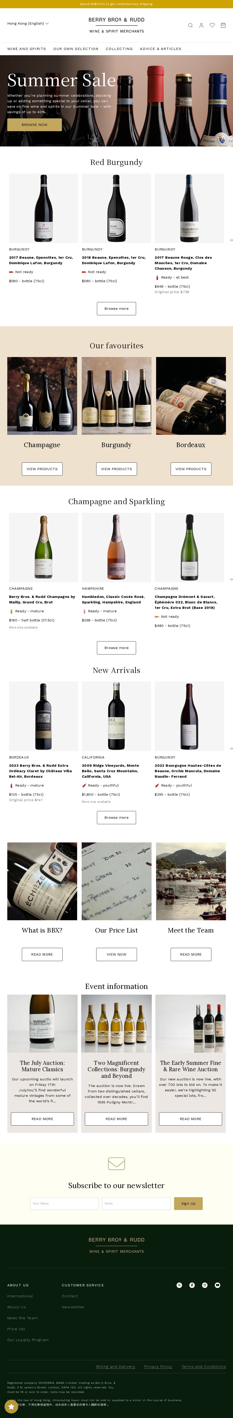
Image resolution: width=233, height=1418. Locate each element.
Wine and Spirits (26, 49)
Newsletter (73, 1307)
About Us (16, 1307)
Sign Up (188, 1203)
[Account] (201, 25)
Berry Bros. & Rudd (116, 20)
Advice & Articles (160, 49)
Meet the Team (22, 1318)
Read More (42, 954)
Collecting (119, 49)
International (20, 1296)
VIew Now (116, 954)
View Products (42, 469)
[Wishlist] (212, 25)
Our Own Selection (76, 49)
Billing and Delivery (115, 1366)
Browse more (116, 308)
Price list (16, 1329)
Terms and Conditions (204, 1366)
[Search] (190, 25)
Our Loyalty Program (28, 1340)
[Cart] (222, 25)
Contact (70, 1296)
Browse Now (34, 125)
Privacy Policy (158, 1366)
